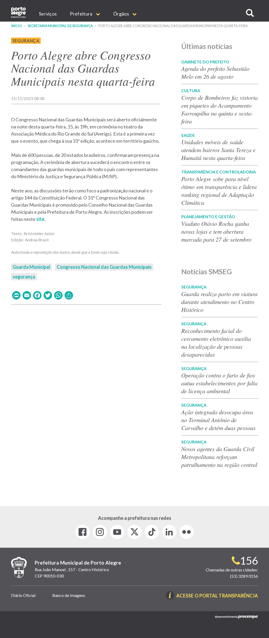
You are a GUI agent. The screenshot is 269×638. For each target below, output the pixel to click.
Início (16, 26)
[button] (249, 13)
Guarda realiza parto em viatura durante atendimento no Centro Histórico (219, 301)
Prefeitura (81, 14)
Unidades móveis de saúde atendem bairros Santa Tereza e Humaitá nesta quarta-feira (218, 150)
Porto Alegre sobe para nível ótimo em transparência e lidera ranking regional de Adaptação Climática (219, 190)
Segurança (25, 40)
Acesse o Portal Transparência (217, 596)
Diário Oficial (23, 595)
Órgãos (121, 14)
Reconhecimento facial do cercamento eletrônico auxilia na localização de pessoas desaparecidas (216, 342)
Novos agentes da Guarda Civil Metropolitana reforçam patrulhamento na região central (219, 456)
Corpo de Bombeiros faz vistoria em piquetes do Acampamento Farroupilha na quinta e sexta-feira (219, 109)
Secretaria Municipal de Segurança (60, 26)
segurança (24, 277)
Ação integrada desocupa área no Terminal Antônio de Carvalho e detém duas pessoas (218, 420)
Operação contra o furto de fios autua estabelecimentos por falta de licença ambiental (219, 383)
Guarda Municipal (31, 267)
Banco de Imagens (68, 595)
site (40, 219)
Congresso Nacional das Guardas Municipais (104, 267)
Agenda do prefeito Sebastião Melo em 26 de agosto (215, 72)
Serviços (48, 14)
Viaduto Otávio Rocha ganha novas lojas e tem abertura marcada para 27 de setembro (216, 231)
